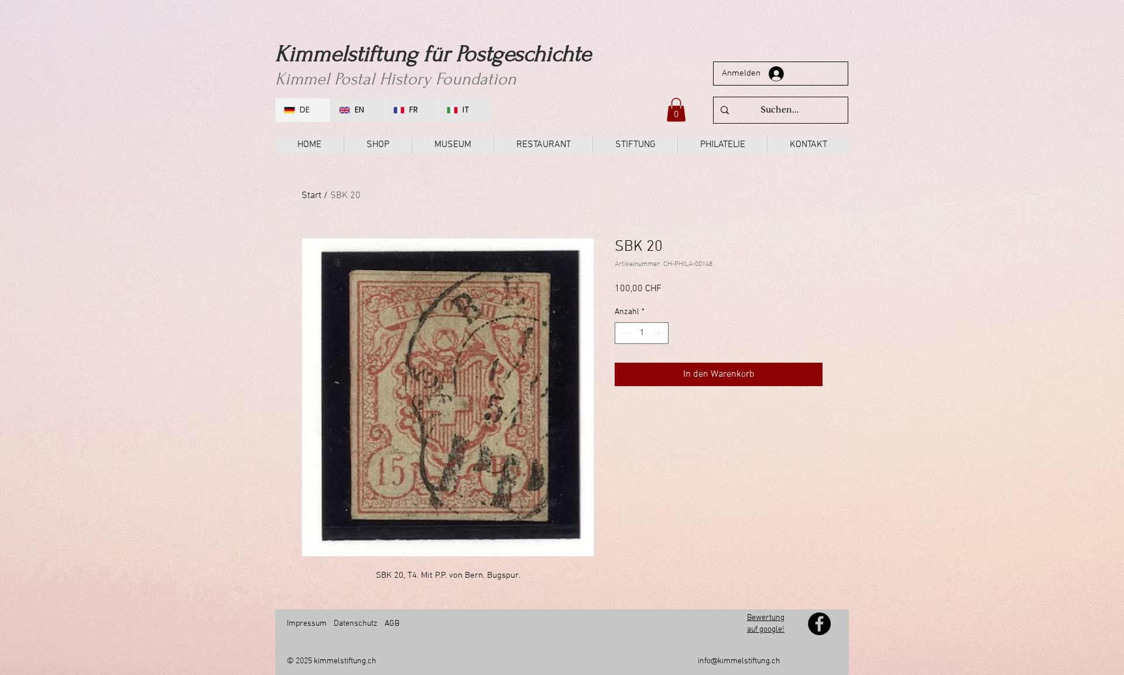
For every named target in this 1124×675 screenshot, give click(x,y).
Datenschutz (356, 624)
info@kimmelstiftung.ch (739, 661)
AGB (391, 624)
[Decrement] (623, 333)
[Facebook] (819, 623)
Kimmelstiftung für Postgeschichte (433, 54)
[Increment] (659, 333)
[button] (676, 110)
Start (311, 196)
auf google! (765, 630)
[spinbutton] (641, 333)
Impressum (307, 624)
